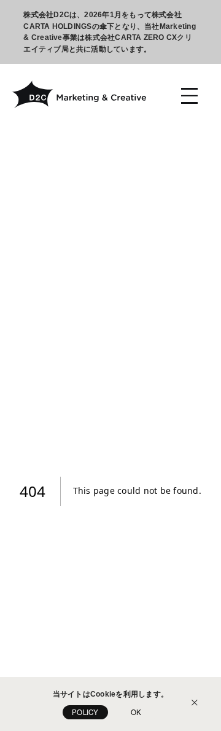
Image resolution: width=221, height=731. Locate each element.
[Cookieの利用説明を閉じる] (194, 704)
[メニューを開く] (189, 95)
